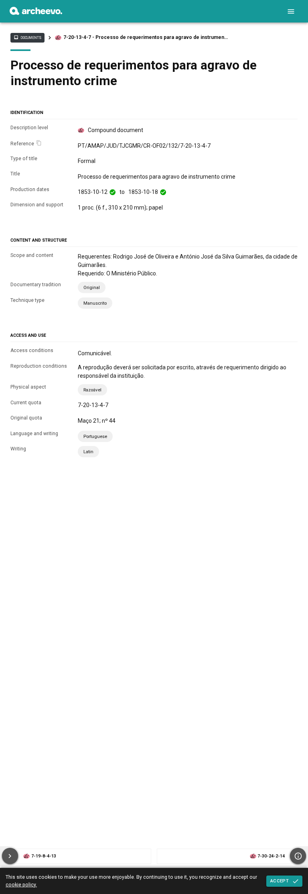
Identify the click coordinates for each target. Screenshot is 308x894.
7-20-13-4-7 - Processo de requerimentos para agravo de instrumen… (145, 37)
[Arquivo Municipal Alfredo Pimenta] (36, 13)
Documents (27, 37)
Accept (279, 881)
